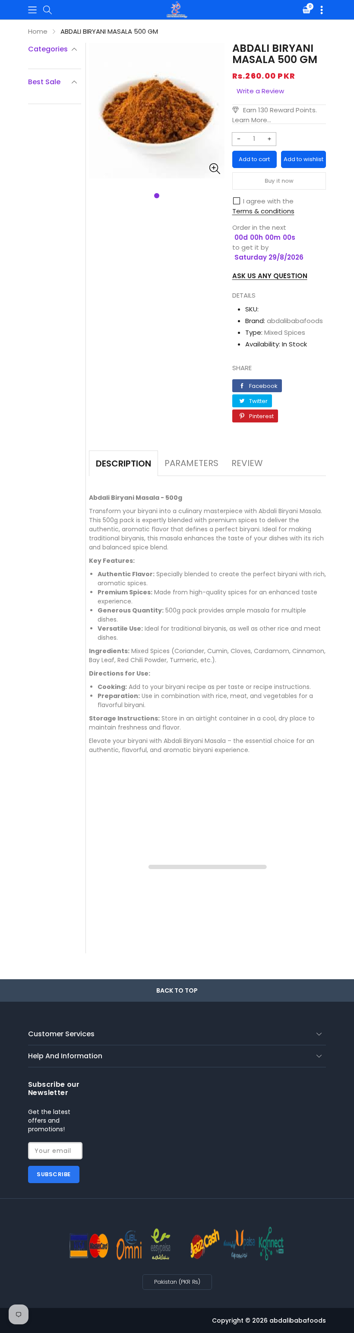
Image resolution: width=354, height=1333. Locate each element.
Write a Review (260, 90)
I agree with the (268, 201)
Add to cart (254, 159)
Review (247, 463)
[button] (32, 9)
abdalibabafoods (295, 320)
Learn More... (251, 119)
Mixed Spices (284, 332)
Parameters (191, 463)
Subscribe (54, 1174)
